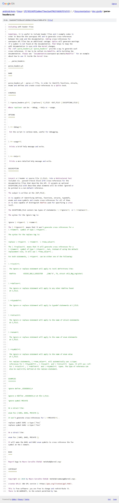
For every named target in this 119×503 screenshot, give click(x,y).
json (115, 499)
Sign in (114, 4)
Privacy (20, 499)
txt (109, 499)
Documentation (82, 11)
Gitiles (14, 499)
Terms (26, 499)
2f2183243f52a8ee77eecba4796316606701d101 (47, 11)
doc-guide (97, 11)
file (50, 20)
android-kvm (9, 11)
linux (19, 11)
